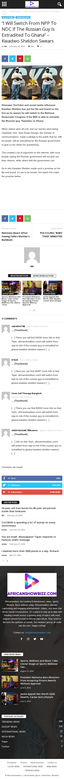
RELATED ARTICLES (19, 275)
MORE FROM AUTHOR (43, 275)
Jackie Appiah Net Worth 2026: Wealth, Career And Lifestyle (52, 298)
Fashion (5, 746)
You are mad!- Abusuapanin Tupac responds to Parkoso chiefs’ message (29, 538)
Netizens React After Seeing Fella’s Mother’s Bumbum (16, 236)
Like (58, 478)
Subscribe (55, 492)
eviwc (4, 529)
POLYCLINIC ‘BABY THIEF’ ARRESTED (51, 234)
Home (4, 11)
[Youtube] (42, 639)
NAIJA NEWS (8, 736)
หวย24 (14, 359)
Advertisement (37, 762)
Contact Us (52, 762)
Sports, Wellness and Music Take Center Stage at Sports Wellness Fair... (39, 664)
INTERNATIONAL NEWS (14, 731)
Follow (56, 485)
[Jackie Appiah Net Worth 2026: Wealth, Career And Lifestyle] (52, 288)
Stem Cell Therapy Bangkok (26, 393)
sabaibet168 (18, 326)
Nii (5, 46)
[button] (59, 4)
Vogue (5, 741)
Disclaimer (12, 762)
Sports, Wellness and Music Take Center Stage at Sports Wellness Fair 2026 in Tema (11, 300)
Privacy (23, 762)
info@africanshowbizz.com (38, 632)
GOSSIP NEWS (15, 11)
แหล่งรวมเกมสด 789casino (24, 430)
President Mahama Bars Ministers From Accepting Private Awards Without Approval (31, 300)
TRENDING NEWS (23, 17)
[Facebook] (22, 639)
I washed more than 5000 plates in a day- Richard (30, 551)
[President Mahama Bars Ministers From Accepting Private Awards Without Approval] (32, 288)
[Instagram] (29, 639)
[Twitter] (35, 639)
